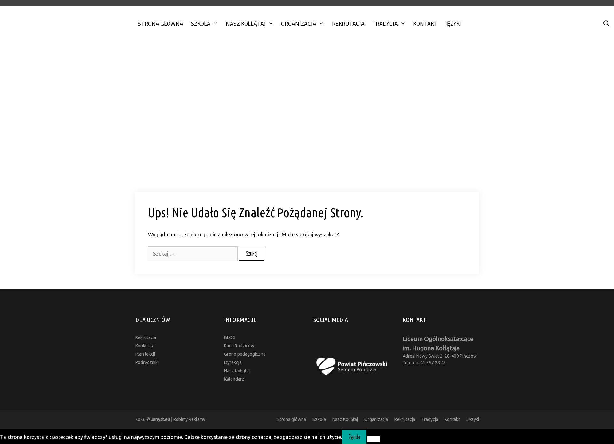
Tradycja (385, 23)
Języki (453, 23)
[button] (307, 174)
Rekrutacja (348, 23)
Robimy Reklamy (178, 419)
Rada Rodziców (239, 345)
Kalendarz (234, 379)
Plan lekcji (145, 354)
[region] (307, 119)
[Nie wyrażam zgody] (373, 438)
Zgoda (354, 436)
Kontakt (425, 23)
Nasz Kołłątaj (246, 23)
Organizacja (298, 23)
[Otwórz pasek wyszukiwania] (606, 23)
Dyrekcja (232, 362)
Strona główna (160, 23)
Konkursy (144, 345)
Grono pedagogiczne (245, 354)
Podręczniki (147, 362)
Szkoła (200, 23)
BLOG (229, 337)
